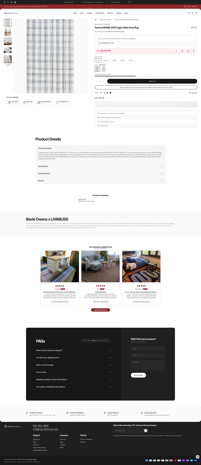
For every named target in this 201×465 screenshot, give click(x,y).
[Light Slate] (97, 69)
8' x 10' (122, 60)
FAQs (94, 340)
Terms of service (29, 461)
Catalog (62, 445)
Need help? (194, 92)
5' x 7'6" (106, 60)
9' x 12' (131, 60)
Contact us (36, 439)
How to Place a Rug (39, 447)
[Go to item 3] (8, 41)
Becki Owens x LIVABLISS (102, 24)
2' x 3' (98, 60)
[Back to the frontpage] (95, 19)
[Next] (83, 60)
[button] (38, 276)
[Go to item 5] (8, 59)
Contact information (21, 461)
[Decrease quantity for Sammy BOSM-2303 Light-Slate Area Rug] (96, 81)
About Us (63, 439)
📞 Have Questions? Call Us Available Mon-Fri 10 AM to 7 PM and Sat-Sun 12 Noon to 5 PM (146, 87)
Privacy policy (7, 461)
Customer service (36, 413)
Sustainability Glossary (40, 450)
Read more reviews (100, 310)
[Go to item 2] (8, 32)
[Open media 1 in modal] (50, 56)
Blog (61, 442)
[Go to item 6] (8, 68)
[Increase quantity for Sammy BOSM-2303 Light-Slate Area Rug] (104, 81)
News (62, 447)
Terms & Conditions (86, 439)
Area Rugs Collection (105, 19)
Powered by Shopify (32, 459)
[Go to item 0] (8, 23)
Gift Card (36, 445)
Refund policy (13, 461)
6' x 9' (114, 60)
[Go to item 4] (8, 50)
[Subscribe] (145, 430)
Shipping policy (37, 461)
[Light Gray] (103, 69)
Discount (83, 442)
